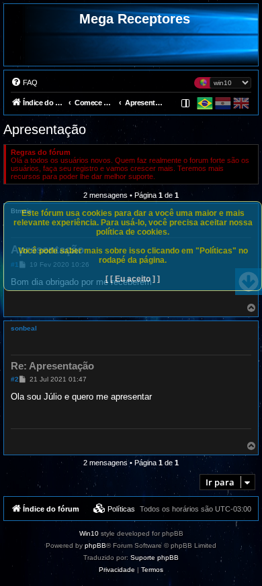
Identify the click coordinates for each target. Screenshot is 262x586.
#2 (15, 379)
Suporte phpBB (154, 557)
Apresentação (44, 129)
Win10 (89, 533)
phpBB (95, 545)
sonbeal (24, 328)
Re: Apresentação (52, 365)
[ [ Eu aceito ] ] (132, 279)
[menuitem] (24, 82)
